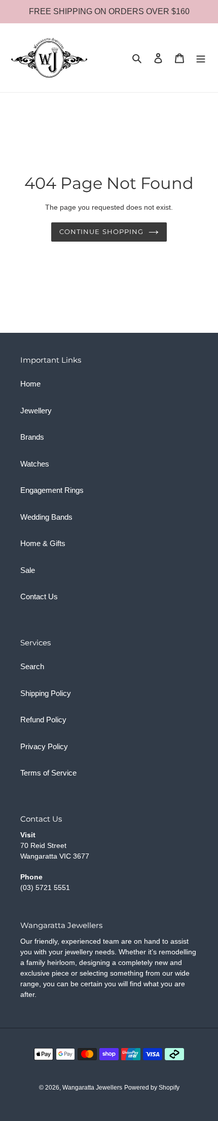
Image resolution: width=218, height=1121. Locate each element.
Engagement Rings (52, 490)
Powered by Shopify (151, 1087)
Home (30, 383)
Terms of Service (48, 772)
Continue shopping (101, 231)
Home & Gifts (42, 543)
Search (32, 666)
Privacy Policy (44, 746)
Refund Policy (43, 719)
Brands (32, 437)
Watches (34, 463)
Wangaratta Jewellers (92, 1087)
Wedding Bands (46, 517)
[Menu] (200, 58)
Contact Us (39, 596)
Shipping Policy (45, 693)
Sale (27, 570)
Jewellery (36, 410)
